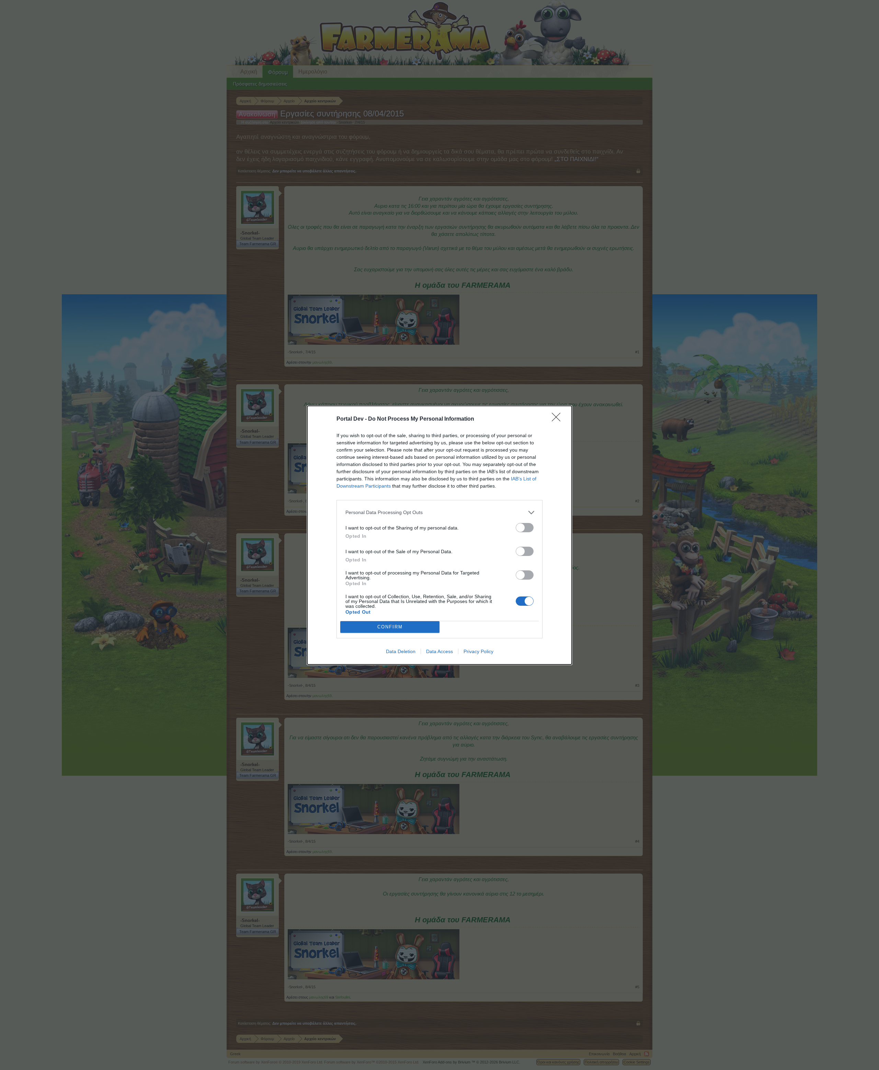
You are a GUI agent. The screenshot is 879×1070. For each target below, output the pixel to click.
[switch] (525, 527)
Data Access (439, 651)
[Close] (558, 419)
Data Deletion (400, 651)
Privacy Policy (478, 651)
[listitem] (439, 512)
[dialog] (439, 535)
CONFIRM (390, 626)
